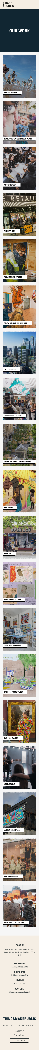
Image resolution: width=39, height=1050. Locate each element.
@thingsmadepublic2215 (19, 992)
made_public (19, 984)
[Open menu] (35, 4)
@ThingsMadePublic (19, 967)
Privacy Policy (19, 1035)
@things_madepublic (19, 975)
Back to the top (19, 1040)
